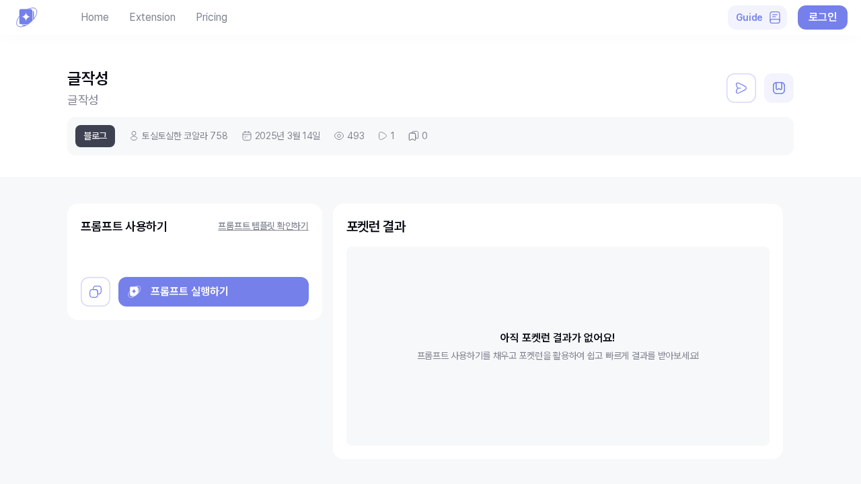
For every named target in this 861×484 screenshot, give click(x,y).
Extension (152, 17)
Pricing (211, 17)
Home (95, 17)
